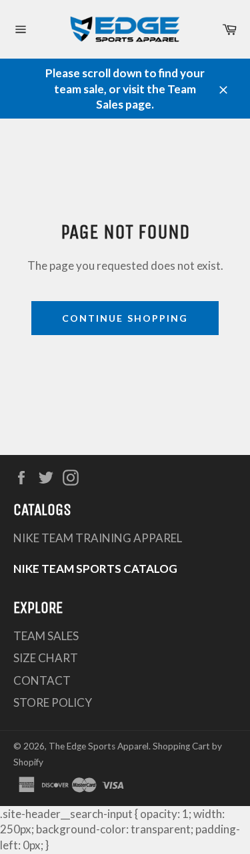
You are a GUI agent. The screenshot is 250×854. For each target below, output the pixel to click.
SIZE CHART (45, 658)
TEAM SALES (46, 636)
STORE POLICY (52, 702)
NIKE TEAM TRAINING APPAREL (97, 538)
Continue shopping (125, 318)
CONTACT (42, 680)
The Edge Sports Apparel (99, 746)
